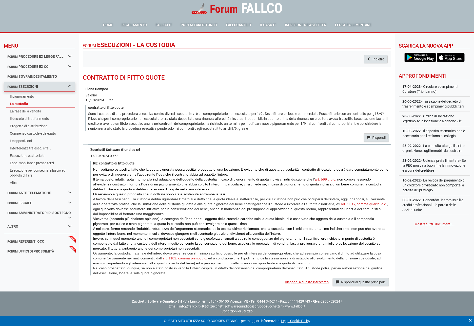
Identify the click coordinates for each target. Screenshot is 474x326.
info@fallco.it (189, 306)
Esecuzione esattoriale (27, 156)
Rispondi (379, 138)
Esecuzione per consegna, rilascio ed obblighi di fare (37, 172)
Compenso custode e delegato (33, 133)
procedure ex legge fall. (35, 56)
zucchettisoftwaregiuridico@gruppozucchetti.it (246, 306)
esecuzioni (22, 87)
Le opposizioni (21, 141)
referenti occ (25, 241)
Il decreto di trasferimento (29, 119)
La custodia (19, 104)
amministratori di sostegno (39, 213)
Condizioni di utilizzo (237, 311)
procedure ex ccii (28, 67)
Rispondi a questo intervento (307, 282)
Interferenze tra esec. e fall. (30, 148)
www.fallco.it (295, 306)
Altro (13, 183)
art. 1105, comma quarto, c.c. (364, 204)
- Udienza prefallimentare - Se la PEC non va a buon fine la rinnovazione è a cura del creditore (434, 165)
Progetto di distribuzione (28, 126)
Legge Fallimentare (353, 25)
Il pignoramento (22, 96)
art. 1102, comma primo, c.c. (184, 258)
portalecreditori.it (199, 25)
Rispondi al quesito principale (363, 282)
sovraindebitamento (32, 76)
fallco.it (164, 25)
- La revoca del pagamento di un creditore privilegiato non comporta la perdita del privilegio (433, 185)
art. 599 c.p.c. (325, 179)
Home (108, 25)
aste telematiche (29, 193)
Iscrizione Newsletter (305, 25)
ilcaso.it (268, 25)
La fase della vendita (25, 111)
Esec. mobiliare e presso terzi (32, 163)
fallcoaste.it (239, 25)
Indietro (378, 59)
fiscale (19, 203)
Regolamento (134, 25)
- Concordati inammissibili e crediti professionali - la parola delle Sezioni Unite (432, 205)
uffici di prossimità (30, 251)
